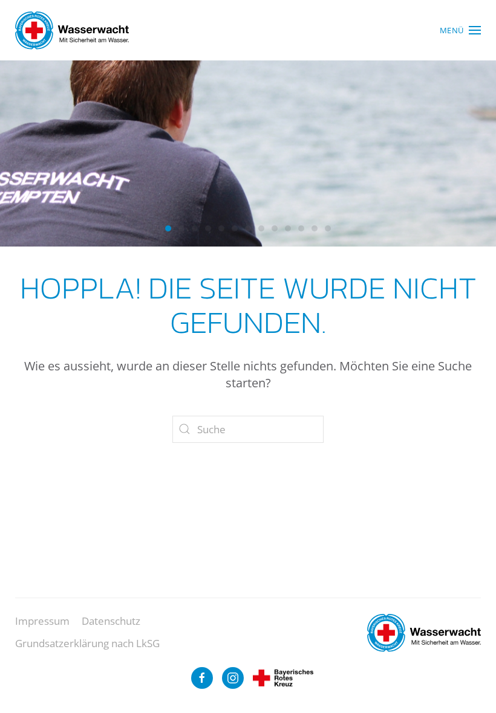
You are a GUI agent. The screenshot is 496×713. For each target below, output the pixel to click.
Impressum (42, 621)
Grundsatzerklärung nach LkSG (87, 643)
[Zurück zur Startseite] (72, 30)
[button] (460, 30)
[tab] (168, 228)
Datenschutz (111, 621)
